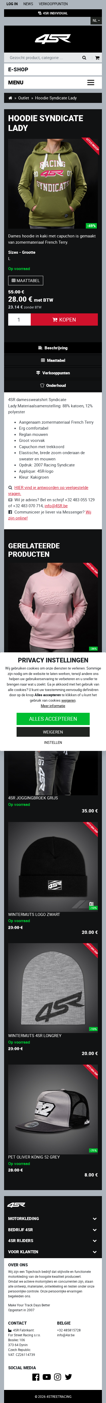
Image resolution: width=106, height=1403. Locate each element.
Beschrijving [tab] (56, 347)
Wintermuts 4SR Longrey (34, 1035)
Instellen (53, 742)
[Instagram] (59, 1378)
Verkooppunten (53, 4)
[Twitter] (69, 1378)
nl (95, 20)
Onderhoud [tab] (56, 385)
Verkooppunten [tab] (56, 372)
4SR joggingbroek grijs (33, 797)
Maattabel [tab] (56, 360)
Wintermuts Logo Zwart (34, 914)
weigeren (68, 700)
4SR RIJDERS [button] (20, 1240)
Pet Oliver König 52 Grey (34, 1157)
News (28, 4)
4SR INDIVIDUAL (55, 13)
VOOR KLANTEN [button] (23, 1251)
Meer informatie (53, 705)
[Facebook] (37, 1378)
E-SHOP (18, 69)
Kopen (67, 319)
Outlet (23, 97)
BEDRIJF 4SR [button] (20, 1229)
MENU (15, 82)
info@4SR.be (56, 505)
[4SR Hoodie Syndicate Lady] (53, 184)
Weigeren (53, 732)
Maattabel (27, 280)
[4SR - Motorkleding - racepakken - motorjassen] (10, 97)
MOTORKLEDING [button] (23, 1218)
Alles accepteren (53, 718)
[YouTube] (48, 1378)
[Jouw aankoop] (97, 58)
